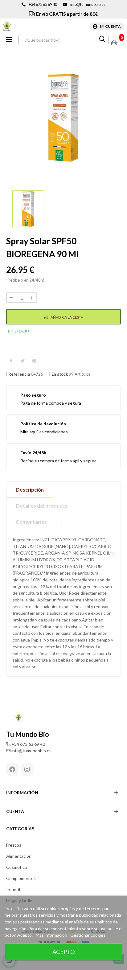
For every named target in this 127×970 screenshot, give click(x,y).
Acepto (63, 951)
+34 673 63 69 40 (43, 4)
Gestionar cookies (87, 935)
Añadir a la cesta (66, 317)
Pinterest (34, 361)
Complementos (21, 878)
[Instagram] (27, 769)
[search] (102, 40)
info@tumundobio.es (87, 4)
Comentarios (31, 521)
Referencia (19, 374)
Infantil (13, 889)
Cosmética (16, 867)
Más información (52, 935)
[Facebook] (12, 769)
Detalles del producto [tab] (42, 505)
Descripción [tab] (30, 489)
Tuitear (22, 361)
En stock (59, 374)
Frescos (13, 845)
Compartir (10, 361)
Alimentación (18, 856)
